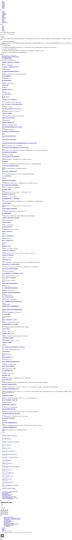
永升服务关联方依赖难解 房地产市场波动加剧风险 (9, 208)
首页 (2, 1)
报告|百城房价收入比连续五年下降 (7, 89)
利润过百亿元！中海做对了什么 (6, 222)
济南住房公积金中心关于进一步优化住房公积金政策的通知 (10, 56)
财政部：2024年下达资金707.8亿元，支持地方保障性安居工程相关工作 (12, 104)
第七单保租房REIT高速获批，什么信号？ (8, 333)
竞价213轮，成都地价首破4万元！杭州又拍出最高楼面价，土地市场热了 (12, 273)
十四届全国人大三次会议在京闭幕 (7, 113)
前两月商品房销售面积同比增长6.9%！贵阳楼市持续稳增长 (11, 198)
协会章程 (3, 15)
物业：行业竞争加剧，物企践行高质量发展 (8, 418)
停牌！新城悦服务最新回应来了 (6, 213)
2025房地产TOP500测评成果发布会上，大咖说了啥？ (10, 497)
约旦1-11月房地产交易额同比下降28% (7, 370)
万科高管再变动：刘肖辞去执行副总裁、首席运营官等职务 (10, 62)
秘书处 (3, 19)
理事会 (3, 16)
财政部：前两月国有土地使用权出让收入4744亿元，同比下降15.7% (12, 108)
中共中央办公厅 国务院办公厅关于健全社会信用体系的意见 (11, 156)
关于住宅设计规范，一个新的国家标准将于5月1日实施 (10, 457)
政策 (1, 34)
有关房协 (3, 8)
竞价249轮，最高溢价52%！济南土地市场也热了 (9, 55)
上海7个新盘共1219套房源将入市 (7, 203)
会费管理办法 (4, 17)
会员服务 (3, 2)
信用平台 (3, 3)
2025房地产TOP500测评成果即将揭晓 (7, 498)
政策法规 (3, 6)
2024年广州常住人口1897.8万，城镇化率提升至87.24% (10, 99)
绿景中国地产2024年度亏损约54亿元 (7, 463)
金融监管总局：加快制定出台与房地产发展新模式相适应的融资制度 (12, 309)
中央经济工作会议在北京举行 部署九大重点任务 (9, 139)
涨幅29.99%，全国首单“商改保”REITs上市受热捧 (9, 319)
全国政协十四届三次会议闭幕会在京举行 (8, 122)
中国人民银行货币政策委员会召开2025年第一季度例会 (10, 324)
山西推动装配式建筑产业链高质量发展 (7, 395)
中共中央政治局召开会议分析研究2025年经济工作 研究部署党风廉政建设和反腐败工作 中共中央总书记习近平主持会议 (19, 143)
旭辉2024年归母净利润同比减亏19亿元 (7, 482)
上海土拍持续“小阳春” (7, 520)
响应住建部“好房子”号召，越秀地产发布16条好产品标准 (12, 519)
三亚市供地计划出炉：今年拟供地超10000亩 (8, 250)
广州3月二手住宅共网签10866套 (6, 460)
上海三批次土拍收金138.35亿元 (6, 259)
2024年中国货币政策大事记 (6, 351)
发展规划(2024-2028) (5, 22)
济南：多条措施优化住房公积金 (6, 57)
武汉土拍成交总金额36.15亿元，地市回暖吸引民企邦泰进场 (11, 264)
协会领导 (3, 12)
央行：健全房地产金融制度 (6, 314)
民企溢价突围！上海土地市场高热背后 (7, 255)
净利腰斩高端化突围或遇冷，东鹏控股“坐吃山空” (9, 404)
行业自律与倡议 (4, 14)
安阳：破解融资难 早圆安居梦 (6, 189)
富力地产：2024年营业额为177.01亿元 (7, 240)
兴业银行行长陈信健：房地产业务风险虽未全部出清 (9, 283)
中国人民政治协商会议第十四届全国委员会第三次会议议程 (10, 131)
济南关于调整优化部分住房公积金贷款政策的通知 (9, 152)
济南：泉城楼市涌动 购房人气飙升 (7, 58)
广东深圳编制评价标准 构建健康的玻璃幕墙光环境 (9, 427)
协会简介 (3, 11)
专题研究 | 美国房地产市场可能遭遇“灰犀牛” (8, 366)
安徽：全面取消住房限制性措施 (6, 80)
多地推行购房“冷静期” (5, 493)
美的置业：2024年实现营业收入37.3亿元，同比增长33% (10, 485)
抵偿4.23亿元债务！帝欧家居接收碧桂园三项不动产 (9, 422)
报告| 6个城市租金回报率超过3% (7, 492)
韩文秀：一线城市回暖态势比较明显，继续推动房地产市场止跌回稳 (12, 301)
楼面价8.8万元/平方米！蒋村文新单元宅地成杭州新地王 (10, 268)
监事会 (3, 20)
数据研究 (3, 5)
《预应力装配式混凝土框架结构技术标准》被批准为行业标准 (11, 413)
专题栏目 (3, 7)
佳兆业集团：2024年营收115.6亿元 (7, 231)
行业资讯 (3, 4)
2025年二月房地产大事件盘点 (6, 94)
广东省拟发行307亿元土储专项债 (7, 342)
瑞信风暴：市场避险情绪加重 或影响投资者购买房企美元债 (11, 361)
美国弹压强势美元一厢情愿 (6, 375)
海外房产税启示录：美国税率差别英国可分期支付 (9, 384)
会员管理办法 (4, 13)
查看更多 (3, 97)
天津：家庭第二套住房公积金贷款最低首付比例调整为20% (10, 71)
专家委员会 (3, 18)
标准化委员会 (4, 21)
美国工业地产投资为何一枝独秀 (6, 379)
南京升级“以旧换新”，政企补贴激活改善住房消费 (9, 171)
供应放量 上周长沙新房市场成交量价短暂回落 (9, 180)
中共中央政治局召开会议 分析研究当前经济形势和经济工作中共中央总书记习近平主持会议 (15, 147)
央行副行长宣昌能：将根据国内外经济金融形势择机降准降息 (11, 292)
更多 (4, 432)
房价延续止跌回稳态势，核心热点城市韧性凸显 (9, 496)
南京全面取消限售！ (5, 161)
